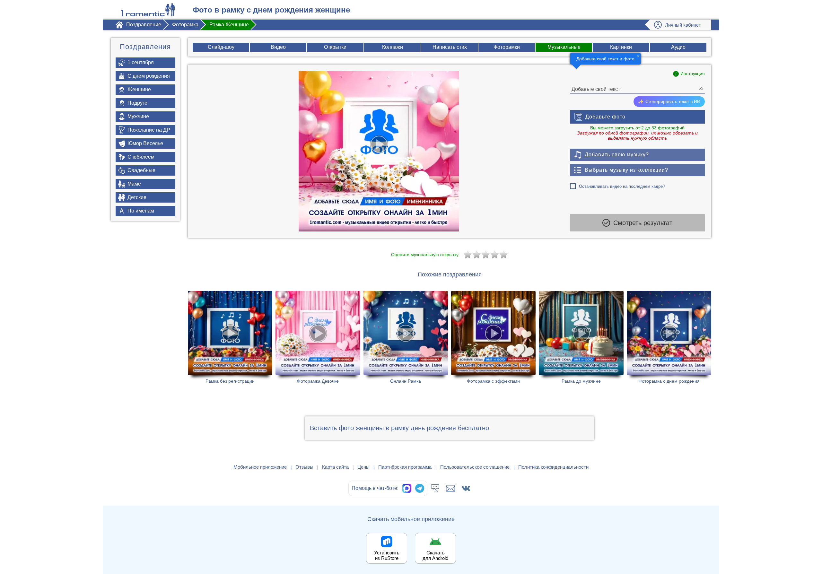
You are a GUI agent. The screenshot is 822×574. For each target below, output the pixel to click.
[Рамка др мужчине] (581, 337)
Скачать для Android (435, 555)
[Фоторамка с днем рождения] (669, 337)
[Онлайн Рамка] (405, 337)
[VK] (465, 488)
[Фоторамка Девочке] (317, 337)
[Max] (406, 488)
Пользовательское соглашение (475, 467)
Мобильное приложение (260, 467)
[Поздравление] (148, 9)
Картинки (621, 47)
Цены (363, 467)
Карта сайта (335, 467)
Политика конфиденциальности (553, 467)
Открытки (335, 47)
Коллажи (392, 47)
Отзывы (304, 467)
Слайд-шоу (221, 47)
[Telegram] (419, 488)
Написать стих (450, 47)
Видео (278, 47)
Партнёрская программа (405, 467)
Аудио (678, 47)
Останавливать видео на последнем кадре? (622, 186)
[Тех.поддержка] (435, 488)
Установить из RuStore (386, 555)
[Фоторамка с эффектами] (493, 337)
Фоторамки (507, 47)
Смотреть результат (642, 222)
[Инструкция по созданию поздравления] (689, 74)
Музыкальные (564, 47)
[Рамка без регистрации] (230, 337)
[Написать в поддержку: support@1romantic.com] (450, 488)
